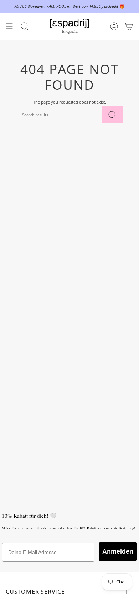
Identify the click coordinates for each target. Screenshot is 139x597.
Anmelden (117, 551)
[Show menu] (9, 26)
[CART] (129, 26)
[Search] (112, 114)
